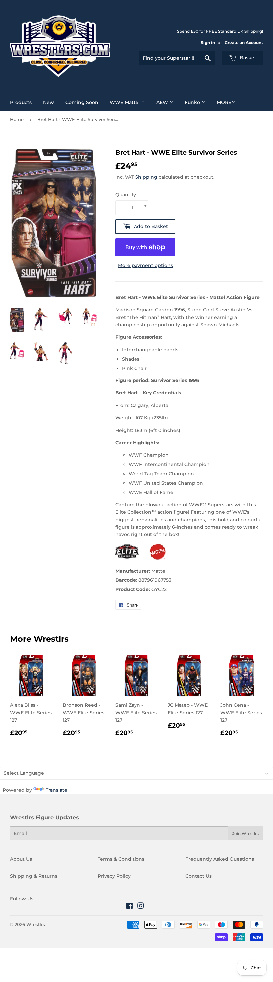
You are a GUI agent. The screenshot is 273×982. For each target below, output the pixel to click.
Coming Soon (81, 102)
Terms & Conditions (121, 859)
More (224, 102)
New (48, 102)
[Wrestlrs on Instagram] (140, 907)
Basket (247, 58)
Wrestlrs (35, 924)
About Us (21, 859)
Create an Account (244, 42)
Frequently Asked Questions (219, 859)
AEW (162, 102)
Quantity (125, 195)
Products (21, 102)
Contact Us (198, 876)
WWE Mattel (125, 102)
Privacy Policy (114, 876)
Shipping (146, 177)
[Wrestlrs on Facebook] (129, 907)
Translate (56, 790)
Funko (193, 102)
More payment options (145, 265)
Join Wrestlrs (245, 833)
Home (17, 119)
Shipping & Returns (33, 876)
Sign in (208, 42)
